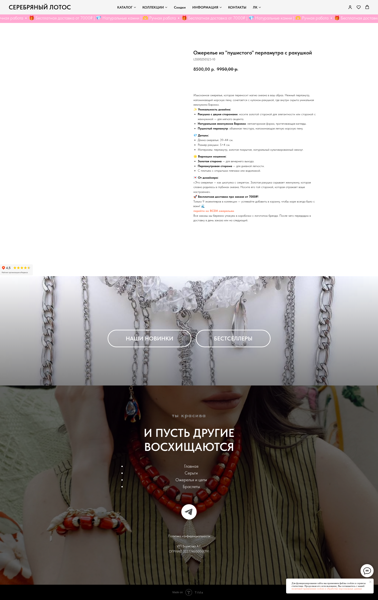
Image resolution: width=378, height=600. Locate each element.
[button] (359, 7)
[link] (350, 7)
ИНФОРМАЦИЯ (205, 7)
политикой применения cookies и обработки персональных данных (327, 588)
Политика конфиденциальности (189, 536)
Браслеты (191, 486)
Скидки (180, 7)
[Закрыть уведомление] (370, 582)
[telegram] (189, 512)
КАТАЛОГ (125, 7)
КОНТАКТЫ (237, 7)
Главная (191, 466)
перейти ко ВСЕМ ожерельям (213, 211)
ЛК (255, 7)
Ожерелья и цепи (191, 479)
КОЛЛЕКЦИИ (153, 7)
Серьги (191, 473)
